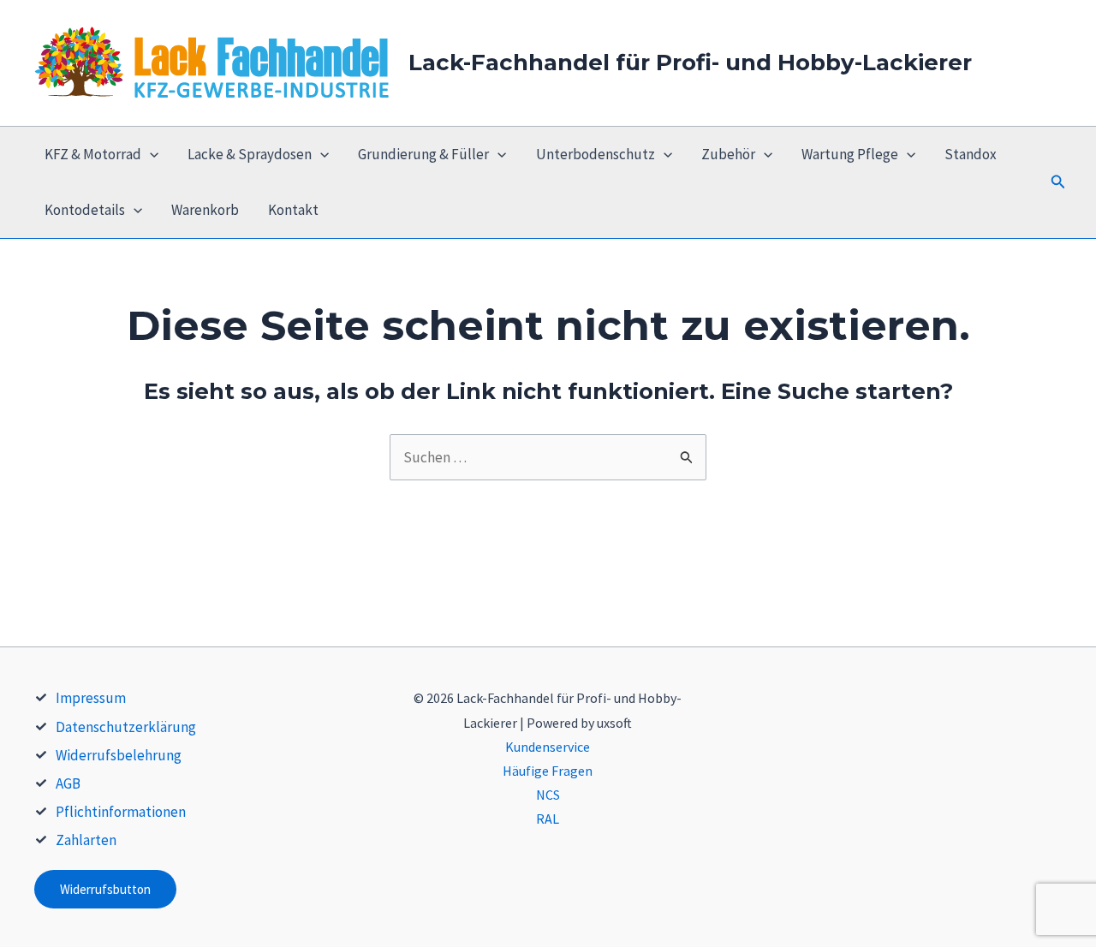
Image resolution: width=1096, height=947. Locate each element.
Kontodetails (85, 209)
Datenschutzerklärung (126, 727)
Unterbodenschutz (595, 154)
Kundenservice (547, 746)
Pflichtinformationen (121, 811)
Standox (970, 154)
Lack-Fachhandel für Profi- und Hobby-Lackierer (690, 62)
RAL (547, 818)
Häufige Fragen (548, 770)
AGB (68, 783)
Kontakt (293, 209)
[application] (149, 154)
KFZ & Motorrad (93, 154)
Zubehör (728, 154)
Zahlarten (86, 840)
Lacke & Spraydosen (250, 154)
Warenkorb (205, 209)
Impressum (91, 697)
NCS (548, 794)
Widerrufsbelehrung (119, 755)
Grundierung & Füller (423, 154)
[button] (1058, 182)
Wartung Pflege (849, 154)
